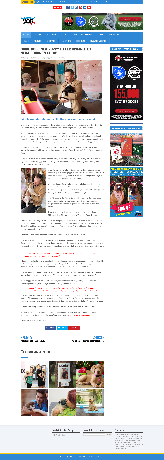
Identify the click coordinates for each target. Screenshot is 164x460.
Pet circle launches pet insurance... (87, 340)
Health (26, 41)
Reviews (64, 35)
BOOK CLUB (80, 41)
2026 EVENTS (66, 41)
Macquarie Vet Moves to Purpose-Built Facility (69, 2)
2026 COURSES (86, 35)
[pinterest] (80, 7)
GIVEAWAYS (101, 35)
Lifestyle (51, 41)
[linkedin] (84, 7)
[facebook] (68, 7)
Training (38, 41)
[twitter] (72, 7)
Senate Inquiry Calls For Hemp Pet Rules (99, 2)
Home (26, 35)
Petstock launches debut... (33, 340)
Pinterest (75, 328)
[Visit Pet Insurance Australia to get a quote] (102, 21)
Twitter (63, 328)
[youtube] (89, 7)
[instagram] (76, 7)
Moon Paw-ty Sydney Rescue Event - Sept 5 (37, 2)
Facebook (51, 328)
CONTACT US (114, 35)
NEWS (54, 35)
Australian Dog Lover (81, 457)
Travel (74, 35)
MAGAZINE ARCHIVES (98, 41)
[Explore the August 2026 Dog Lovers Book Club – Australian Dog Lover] (126, 166)
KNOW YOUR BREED (40, 35)
